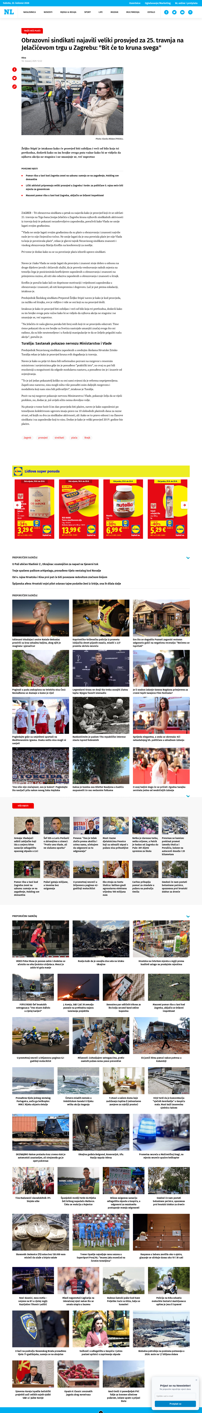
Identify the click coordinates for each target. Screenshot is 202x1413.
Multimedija (132, 12)
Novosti (48, 12)
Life (101, 12)
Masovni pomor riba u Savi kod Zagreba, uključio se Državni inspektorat (65, 195)
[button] (184, 505)
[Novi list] (9, 11)
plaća (74, 437)
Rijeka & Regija (68, 12)
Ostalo (151, 12)
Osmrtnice (134, 3)
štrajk (87, 437)
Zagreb (27, 437)
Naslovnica (29, 12)
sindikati (59, 437)
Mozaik (114, 12)
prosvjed (43, 437)
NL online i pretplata (186, 3)
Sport (87, 12)
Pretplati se (175, 1404)
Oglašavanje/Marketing (158, 3)
